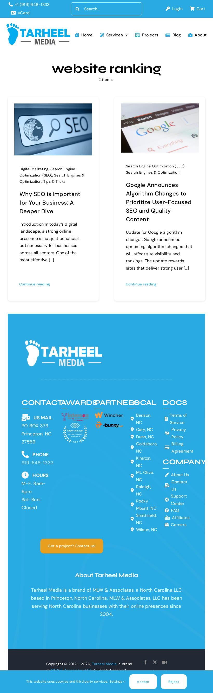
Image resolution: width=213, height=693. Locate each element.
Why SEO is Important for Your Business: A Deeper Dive (49, 202)
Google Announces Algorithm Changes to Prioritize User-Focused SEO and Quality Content (158, 202)
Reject (173, 681)
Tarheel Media (104, 664)
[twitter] (155, 662)
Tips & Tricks (54, 181)
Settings (116, 681)
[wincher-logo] (109, 414)
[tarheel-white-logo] (64, 342)
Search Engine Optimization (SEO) (155, 166)
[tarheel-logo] (38, 25)
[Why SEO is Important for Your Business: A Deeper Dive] (53, 107)
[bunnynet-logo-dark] (109, 423)
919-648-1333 (38, 463)
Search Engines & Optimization (152, 172)
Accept (143, 681)
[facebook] (145, 662)
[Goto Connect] (164, 662)
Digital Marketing (34, 169)
